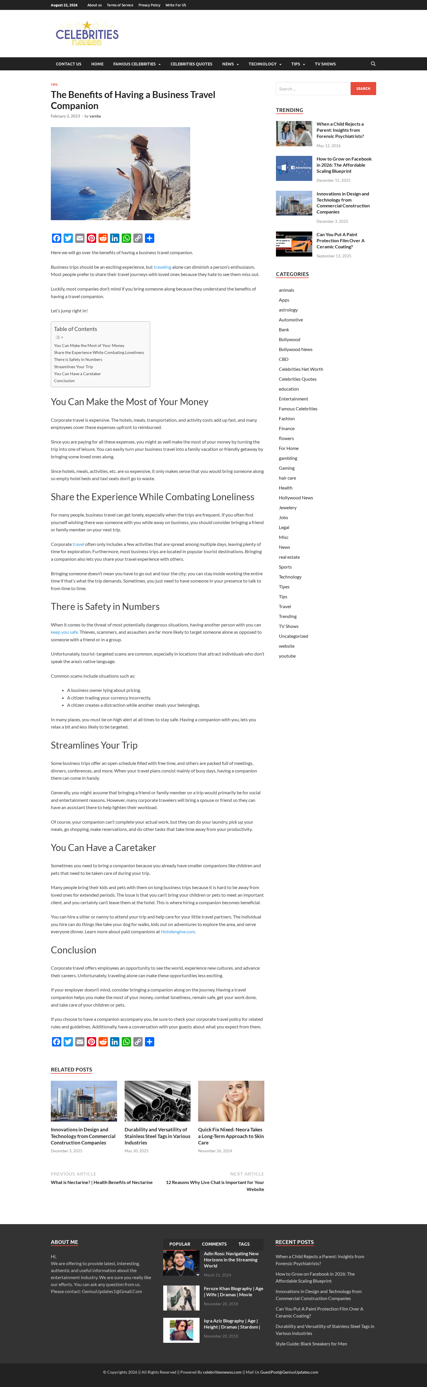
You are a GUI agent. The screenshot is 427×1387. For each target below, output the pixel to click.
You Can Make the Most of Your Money (89, 345)
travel (78, 544)
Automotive (291, 319)
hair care (287, 477)
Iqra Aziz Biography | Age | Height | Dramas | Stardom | (232, 1323)
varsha (95, 116)
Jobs (283, 517)
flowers (286, 438)
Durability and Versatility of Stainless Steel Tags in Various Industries (157, 1135)
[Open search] (373, 64)
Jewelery (288, 507)
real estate (289, 557)
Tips (295, 64)
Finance (287, 428)
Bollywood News (296, 349)
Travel (285, 606)
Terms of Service (120, 5)
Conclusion (64, 380)
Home (97, 64)
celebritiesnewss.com (222, 1372)
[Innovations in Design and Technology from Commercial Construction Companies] (84, 1103)
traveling (162, 267)
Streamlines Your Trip (73, 366)
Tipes (284, 586)
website (287, 646)
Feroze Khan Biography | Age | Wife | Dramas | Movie (233, 1291)
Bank (284, 329)
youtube (287, 655)
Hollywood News (296, 497)
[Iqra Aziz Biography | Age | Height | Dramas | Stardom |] (181, 1321)
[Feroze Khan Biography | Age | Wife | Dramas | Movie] (181, 1289)
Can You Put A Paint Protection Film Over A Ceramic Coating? (341, 240)
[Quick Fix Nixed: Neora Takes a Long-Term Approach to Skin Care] (231, 1103)
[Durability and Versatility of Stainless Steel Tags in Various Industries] (158, 1103)
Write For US (176, 5)
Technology (263, 64)
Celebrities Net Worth (301, 369)
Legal (284, 527)
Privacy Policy (149, 5)
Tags (244, 1244)
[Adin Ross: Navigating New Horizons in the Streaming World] (181, 1254)
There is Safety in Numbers (78, 359)
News (228, 64)
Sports (285, 566)
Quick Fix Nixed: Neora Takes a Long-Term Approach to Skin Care (231, 1135)
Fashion (287, 418)
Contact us (68, 64)
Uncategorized (293, 636)
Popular (179, 1244)
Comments (214, 1244)
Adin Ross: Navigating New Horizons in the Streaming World (231, 1259)
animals (286, 290)
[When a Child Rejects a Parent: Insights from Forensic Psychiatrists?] (294, 124)
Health (286, 487)
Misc (283, 537)
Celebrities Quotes (191, 64)
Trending (288, 616)
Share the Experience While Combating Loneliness (99, 352)
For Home (289, 448)
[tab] (180, 1245)
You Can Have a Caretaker (77, 373)
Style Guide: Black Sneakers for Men (311, 1343)
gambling (288, 458)
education (289, 388)
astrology (288, 309)
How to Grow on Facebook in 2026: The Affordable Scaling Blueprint (344, 165)
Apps (284, 299)
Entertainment (293, 398)
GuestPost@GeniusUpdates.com (289, 1372)
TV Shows (325, 64)
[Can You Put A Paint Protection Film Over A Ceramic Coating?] (294, 235)
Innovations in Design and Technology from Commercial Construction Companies (83, 1135)
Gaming (287, 468)
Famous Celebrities (134, 64)
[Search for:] (326, 88)
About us (94, 5)
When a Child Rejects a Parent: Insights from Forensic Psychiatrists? (340, 130)
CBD (283, 359)
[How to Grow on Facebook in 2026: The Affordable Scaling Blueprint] (294, 159)
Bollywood (289, 339)
